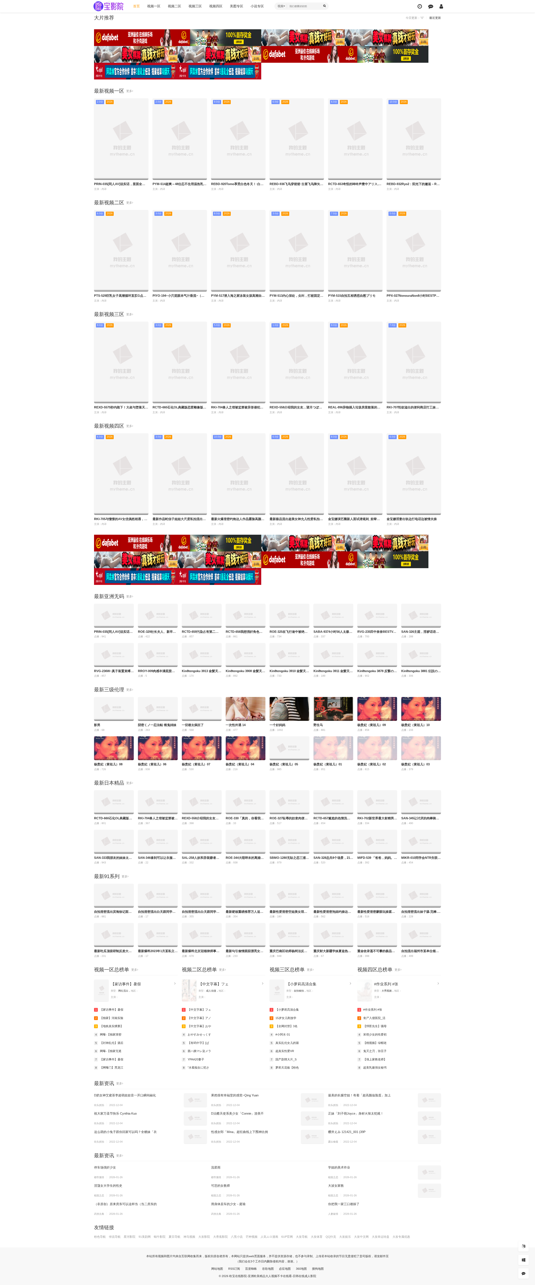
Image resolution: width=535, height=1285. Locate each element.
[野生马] (333, 709)
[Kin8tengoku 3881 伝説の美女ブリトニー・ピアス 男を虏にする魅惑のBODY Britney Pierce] (421, 655)
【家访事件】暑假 (126, 984)
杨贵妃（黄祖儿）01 (327, 764)
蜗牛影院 (160, 1236)
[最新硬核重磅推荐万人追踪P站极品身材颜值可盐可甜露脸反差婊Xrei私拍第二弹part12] (245, 896)
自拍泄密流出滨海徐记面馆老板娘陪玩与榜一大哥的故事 (133, 911)
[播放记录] (420, 6)
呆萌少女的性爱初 (373, 1034)
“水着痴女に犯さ (196, 1067)
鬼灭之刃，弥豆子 (373, 1051)
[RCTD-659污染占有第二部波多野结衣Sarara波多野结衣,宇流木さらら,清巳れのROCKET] (202, 616)
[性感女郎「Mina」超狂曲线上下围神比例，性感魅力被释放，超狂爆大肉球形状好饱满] (312, 1137)
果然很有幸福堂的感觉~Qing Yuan (235, 1095)
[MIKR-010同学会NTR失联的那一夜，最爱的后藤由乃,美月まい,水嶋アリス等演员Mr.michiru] (421, 842)
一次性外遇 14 (236, 725)
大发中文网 (361, 1236)
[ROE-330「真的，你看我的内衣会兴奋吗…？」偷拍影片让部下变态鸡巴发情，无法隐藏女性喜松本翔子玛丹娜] (245, 802)
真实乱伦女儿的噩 (285, 1043)
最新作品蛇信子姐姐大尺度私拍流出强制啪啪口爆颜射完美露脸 (196, 519)
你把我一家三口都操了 (343, 1204)
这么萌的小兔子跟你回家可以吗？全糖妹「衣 (125, 1132)
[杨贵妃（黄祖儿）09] (377, 709)
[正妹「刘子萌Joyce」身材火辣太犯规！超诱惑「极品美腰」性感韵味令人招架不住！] (429, 1118)
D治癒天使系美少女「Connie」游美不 (237, 1113)
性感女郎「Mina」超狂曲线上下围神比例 (239, 1132)
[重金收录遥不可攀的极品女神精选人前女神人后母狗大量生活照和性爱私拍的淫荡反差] (377, 935)
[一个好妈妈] (289, 709)
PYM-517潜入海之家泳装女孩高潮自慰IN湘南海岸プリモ (250, 295)
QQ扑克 (331, 1236)
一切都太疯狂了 (193, 725)
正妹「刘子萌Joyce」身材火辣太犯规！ (355, 1113)
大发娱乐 (345, 1236)
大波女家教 (336, 1185)
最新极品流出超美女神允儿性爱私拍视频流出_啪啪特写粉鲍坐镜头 (316, 519)
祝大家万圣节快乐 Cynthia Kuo (115, 1113)
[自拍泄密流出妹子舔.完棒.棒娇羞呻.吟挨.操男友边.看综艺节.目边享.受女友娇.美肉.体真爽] (421, 896)
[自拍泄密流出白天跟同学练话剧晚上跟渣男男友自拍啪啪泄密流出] (202, 896)
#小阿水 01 (280, 1034)
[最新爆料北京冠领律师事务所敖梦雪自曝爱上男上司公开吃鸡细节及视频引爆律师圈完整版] (202, 935)
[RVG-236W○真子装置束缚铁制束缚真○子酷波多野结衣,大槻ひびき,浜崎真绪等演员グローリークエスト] (114, 655)
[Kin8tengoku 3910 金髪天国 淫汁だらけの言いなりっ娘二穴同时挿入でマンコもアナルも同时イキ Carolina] (289, 655)
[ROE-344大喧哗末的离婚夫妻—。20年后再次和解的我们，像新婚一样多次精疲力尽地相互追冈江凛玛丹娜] (245, 842)
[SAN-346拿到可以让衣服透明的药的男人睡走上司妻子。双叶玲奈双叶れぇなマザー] (158, 842)
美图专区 (236, 6)
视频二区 (174, 6)
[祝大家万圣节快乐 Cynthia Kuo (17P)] (195, 1118)
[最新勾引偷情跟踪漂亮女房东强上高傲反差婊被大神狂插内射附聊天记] (245, 935)
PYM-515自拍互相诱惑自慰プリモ (352, 295)
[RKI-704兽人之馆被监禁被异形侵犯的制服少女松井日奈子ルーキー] (158, 802)
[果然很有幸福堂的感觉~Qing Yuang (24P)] (312, 1100)
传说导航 (115, 1236)
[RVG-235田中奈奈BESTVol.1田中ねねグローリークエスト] (377, 616)
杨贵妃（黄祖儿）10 (415, 725)
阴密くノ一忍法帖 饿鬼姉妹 (157, 725)
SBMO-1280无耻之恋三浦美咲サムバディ (299, 857)
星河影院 (129, 1236)
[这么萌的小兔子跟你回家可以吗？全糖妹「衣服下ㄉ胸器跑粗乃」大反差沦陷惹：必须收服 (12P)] (195, 1137)
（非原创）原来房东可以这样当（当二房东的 (125, 1204)
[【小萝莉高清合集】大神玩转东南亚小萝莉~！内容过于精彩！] (277, 990)
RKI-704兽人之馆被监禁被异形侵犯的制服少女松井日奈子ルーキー (257, 407)
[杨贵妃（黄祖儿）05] (289, 748)
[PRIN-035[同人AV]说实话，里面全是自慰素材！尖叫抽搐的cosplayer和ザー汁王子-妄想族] (114, 616)
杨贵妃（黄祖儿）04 (240, 764)
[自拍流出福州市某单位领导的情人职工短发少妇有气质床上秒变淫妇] (421, 935)
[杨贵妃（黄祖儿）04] (245, 748)
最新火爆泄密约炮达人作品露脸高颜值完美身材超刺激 (248, 519)
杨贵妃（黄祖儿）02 (371, 764)
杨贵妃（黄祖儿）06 (152, 764)
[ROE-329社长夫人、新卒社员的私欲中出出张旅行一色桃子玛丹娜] (158, 616)
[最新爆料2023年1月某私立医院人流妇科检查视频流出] (158, 935)
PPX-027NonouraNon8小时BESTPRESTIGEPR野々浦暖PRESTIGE (435, 295)
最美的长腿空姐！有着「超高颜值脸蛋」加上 (359, 1095)
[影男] (114, 709)
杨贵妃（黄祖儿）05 (284, 764)
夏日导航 (174, 1236)
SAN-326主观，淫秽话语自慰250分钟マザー (432, 631)
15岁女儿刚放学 (284, 1018)
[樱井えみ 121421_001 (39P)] (429, 1137)
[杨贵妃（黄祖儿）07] (202, 748)
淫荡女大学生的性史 (108, 1185)
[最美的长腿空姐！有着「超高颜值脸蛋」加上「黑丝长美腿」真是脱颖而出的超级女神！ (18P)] (429, 1100)
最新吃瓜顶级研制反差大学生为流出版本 (122, 951)
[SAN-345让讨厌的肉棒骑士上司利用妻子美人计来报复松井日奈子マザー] (421, 802)
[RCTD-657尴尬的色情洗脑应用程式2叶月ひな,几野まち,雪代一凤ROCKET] (333, 802)
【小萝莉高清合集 (301, 984)
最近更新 (435, 17)
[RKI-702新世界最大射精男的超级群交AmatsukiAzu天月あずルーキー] (377, 802)
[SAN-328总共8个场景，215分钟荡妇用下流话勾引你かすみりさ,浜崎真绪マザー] (333, 842)
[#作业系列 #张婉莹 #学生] (364, 990)
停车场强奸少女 (105, 1167)
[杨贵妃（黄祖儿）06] (158, 748)
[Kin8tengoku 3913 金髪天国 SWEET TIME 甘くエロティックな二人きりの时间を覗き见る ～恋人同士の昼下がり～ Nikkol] (202, 655)
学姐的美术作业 (339, 1167)
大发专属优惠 (401, 1236)
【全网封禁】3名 (284, 1026)
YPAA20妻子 (193, 1059)
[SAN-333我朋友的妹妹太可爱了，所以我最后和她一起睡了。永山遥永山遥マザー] (114, 842)
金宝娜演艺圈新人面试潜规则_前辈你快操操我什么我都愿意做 (371, 519)
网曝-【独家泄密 (108, 1034)
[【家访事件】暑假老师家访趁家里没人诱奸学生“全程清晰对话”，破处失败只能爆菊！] (101, 990)
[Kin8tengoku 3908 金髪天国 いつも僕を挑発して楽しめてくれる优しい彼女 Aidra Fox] (245, 655)
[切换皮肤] (523, 1260)
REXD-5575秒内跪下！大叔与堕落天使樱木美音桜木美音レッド (138, 407)
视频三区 (195, 6)
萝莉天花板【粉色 (285, 1067)
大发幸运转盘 (380, 1236)
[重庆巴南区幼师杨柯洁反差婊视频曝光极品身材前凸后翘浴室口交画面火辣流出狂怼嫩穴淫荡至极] (289, 935)
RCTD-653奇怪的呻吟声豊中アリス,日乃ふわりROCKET (367, 184)
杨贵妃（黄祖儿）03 (415, 764)
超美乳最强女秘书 (373, 1067)
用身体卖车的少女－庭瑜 (228, 1204)
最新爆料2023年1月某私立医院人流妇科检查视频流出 (175, 951)
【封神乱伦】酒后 (109, 1043)
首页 (136, 6)
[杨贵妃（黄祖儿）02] (377, 748)
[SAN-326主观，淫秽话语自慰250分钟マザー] (421, 616)
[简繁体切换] (523, 1246)
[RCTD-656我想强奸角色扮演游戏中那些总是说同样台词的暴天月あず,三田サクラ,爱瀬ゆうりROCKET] (245, 616)
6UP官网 (287, 1236)
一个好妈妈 (277, 725)
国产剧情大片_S (284, 1059)
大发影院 (204, 1236)
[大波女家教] (429, 1190)
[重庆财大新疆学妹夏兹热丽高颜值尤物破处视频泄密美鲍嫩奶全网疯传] (333, 935)
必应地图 (285, 1268)
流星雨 (215, 1167)
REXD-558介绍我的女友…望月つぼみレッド (300, 407)
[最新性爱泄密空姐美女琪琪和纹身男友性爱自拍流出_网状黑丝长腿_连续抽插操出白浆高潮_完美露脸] (289, 896)
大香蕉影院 (220, 1236)
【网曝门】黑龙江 (109, 1067)
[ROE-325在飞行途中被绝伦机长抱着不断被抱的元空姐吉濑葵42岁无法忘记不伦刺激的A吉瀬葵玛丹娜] (289, 616)
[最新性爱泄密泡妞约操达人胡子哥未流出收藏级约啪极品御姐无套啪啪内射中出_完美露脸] (333, 896)
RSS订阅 (234, 1268)
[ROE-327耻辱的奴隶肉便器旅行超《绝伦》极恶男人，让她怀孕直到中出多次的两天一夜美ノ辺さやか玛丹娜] (289, 802)
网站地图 (217, 1268)
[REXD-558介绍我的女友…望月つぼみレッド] (202, 802)
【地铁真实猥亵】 (109, 1026)
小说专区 (257, 6)
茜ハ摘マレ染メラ (197, 1051)
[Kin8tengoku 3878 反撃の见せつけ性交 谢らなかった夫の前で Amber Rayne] (377, 655)
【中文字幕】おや (197, 1026)
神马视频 (189, 1236)
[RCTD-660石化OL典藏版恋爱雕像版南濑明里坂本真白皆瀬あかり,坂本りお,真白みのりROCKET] (114, 802)
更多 (129, 91)
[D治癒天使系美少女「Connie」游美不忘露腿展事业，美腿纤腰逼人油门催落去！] (312, 1118)
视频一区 (153, 6)
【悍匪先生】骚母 (373, 1026)
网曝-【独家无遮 (108, 1051)
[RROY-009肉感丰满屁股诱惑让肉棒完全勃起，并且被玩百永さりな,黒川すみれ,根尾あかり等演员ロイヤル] (158, 655)
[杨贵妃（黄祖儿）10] (421, 709)
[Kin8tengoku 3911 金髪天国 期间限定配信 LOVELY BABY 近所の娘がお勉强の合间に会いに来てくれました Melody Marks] (333, 655)
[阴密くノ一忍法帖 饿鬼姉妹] (158, 709)
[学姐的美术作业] (429, 1172)
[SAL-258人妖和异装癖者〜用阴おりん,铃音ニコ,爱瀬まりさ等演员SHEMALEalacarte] (202, 842)
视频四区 (216, 6)
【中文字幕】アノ (197, 1018)
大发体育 (316, 1236)
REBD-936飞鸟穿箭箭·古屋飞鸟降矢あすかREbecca (306, 184)
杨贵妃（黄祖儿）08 (108, 764)
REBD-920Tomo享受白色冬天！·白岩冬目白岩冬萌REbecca (253, 184)
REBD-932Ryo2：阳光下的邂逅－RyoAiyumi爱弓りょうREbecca (433, 184)
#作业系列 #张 (386, 984)
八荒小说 (237, 1236)
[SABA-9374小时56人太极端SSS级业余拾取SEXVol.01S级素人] (333, 616)
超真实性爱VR (282, 1051)
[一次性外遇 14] (245, 709)
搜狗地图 (318, 1268)
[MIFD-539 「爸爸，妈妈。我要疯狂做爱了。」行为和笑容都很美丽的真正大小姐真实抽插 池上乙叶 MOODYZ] (377, 842)
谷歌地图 (268, 1268)
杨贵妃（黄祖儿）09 (371, 725)
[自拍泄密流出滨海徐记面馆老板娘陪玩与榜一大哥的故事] (114, 896)
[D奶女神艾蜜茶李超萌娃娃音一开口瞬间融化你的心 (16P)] (195, 1100)
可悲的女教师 (220, 1185)
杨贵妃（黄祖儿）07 (196, 764)
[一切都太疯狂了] (202, 709)
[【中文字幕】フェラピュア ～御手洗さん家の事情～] (189, 990)
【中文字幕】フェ (214, 984)
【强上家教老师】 (373, 1059)
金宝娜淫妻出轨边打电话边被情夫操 (412, 519)
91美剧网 (145, 1236)
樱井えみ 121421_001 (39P (347, 1132)
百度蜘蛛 (251, 1268)
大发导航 (302, 1236)
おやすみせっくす (197, 1034)
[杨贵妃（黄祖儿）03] (421, 748)
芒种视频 (251, 1236)
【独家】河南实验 (109, 1018)
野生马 (318, 725)
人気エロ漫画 (269, 1236)
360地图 (301, 1268)
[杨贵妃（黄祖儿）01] (333, 748)
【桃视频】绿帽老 (373, 1043)
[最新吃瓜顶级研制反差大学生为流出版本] (114, 935)
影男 (97, 725)
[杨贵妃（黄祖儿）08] (114, 748)
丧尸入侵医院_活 (372, 1018)
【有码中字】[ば (196, 1043)
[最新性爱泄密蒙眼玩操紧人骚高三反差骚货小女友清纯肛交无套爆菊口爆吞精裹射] (377, 896)
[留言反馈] (430, 6)
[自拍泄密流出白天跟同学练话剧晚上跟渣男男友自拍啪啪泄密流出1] (158, 896)
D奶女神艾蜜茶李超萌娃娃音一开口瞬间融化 (125, 1095)
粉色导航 (100, 1236)
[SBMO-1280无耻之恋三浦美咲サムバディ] (289, 842)
